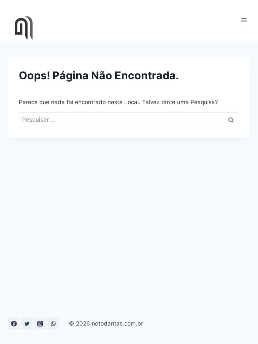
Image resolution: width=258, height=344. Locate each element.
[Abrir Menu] (244, 20)
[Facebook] (13, 323)
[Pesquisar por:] (129, 119)
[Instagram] (40, 323)
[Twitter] (27, 323)
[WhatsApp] (53, 323)
